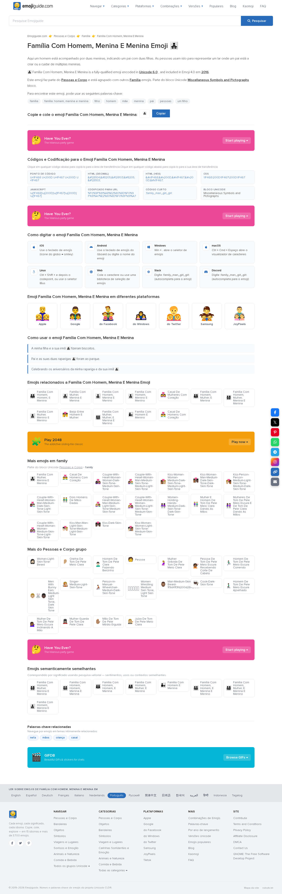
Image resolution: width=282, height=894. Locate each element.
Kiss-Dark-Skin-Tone (108, 524)
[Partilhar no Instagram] (275, 462)
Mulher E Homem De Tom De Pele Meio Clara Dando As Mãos (205, 504)
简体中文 (150, 795)
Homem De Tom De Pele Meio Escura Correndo (238, 563)
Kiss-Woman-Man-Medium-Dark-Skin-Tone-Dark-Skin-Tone (205, 480)
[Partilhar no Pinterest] (275, 432)
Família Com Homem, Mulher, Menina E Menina (237, 397)
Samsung (149, 848)
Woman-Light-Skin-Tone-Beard (42, 561)
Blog (233, 6)
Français (63, 795)
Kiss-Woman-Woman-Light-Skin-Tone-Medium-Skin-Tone (140, 528)
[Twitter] (20, 843)
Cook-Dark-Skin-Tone (204, 583)
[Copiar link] (275, 472)
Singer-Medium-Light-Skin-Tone (75, 584)
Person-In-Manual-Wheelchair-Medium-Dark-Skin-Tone (107, 587)
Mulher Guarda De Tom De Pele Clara (75, 621)
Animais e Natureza (66, 854)
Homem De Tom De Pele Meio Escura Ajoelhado (238, 586)
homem (111, 101)
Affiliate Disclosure (245, 836)
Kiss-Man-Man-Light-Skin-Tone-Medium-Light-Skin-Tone (75, 528)
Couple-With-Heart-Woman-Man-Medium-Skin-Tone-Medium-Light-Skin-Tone (141, 482)
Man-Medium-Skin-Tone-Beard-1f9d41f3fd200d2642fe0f (174, 584)
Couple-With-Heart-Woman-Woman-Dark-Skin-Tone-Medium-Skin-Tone (108, 482)
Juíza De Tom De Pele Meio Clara (140, 621)
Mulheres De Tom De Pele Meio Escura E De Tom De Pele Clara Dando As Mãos (239, 505)
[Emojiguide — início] (13, 814)
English (16, 795)
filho (97, 101)
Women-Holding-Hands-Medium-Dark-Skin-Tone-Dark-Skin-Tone (173, 505)
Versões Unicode (199, 836)
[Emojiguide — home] (33, 6)
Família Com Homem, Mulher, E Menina (204, 396)
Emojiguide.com (37, 36)
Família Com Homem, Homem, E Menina (41, 396)
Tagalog (237, 795)
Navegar (97, 6)
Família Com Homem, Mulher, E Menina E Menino (237, 688)
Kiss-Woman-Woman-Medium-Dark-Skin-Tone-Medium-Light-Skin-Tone (173, 482)
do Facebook (152, 830)
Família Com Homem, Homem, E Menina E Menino (204, 688)
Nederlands (97, 795)
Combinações (171, 6)
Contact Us (240, 848)
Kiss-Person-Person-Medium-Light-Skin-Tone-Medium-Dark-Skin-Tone (238, 482)
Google (148, 824)
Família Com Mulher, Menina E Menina (74, 396)
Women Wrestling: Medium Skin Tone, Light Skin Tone (141, 589)
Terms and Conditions (247, 824)
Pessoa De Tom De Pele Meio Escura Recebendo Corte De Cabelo (205, 566)
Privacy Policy (242, 830)
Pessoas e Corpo (64, 36)
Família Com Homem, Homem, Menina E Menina (74, 688)
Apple (147, 818)
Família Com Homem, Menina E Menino (106, 396)
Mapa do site (251, 887)
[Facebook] (12, 843)
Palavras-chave (198, 824)
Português (116, 795)
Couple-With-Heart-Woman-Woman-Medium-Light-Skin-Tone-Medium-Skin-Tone (141, 505)
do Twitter (149, 842)
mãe (125, 101)
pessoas (165, 101)
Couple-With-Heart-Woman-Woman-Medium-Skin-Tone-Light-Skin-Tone (43, 530)
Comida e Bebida (65, 860)
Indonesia (220, 795)
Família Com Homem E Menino (139, 414)
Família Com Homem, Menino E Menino (139, 396)
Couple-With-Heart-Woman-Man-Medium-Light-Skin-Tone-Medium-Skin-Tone (108, 504)
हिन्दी (205, 795)
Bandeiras (60, 824)
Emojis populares (199, 842)
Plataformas (144, 6)
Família (86, 36)
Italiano (79, 795)
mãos (46, 737)
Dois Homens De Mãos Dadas (75, 500)
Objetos (59, 830)
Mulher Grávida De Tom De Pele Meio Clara (172, 563)
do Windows (151, 836)
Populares (216, 6)
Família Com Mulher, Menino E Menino (41, 416)
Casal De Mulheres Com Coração (173, 394)
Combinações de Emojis (204, 818)
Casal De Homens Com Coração (173, 414)
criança (60, 737)
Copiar (161, 113)
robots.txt (267, 887)
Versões (195, 6)
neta (33, 737)
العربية (194, 795)
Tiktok (147, 860)
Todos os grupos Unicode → (72, 866)
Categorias (120, 6)
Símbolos (60, 836)
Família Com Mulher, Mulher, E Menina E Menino (106, 417)
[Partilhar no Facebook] (275, 412)
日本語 (166, 795)
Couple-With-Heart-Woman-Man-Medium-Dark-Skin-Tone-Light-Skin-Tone (43, 504)
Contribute (240, 818)
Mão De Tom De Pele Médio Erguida (108, 621)
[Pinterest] (28, 843)
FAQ (263, 6)
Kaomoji (248, 6)
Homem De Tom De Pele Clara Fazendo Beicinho (107, 564)
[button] (54, 177)
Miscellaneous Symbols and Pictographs (222, 194)
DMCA (237, 842)
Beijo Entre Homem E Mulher (73, 414)
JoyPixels (149, 854)
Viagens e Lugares (66, 842)
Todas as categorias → (113, 870)
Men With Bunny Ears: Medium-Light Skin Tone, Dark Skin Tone (44, 596)
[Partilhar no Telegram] (275, 452)
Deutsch (47, 795)
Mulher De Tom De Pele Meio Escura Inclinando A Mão (42, 624)
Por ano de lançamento (203, 830)
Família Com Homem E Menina (172, 685)
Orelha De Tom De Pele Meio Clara (74, 561)
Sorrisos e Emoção (66, 848)
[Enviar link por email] (275, 482)
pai (152, 101)
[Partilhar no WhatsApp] (275, 442)
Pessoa (136, 559)
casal (74, 737)
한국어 (180, 795)
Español (31, 795)
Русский (134, 795)
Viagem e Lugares (111, 842)
